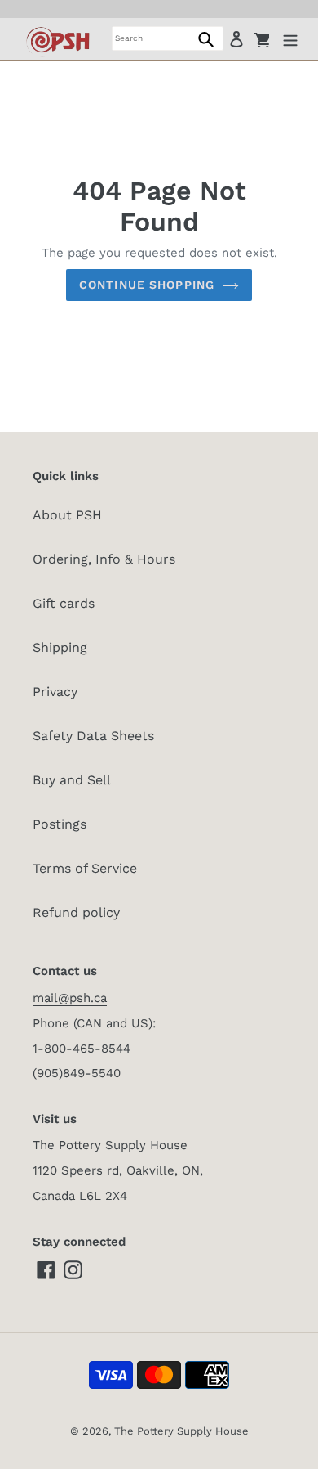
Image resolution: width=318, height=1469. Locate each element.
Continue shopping (146, 284)
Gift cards (64, 603)
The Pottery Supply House (181, 1431)
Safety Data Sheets (93, 735)
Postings (59, 824)
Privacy (55, 691)
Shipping (60, 647)
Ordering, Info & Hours (104, 559)
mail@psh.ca (70, 998)
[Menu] (290, 38)
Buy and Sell (72, 780)
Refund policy (76, 912)
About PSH (67, 515)
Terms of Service (85, 868)
